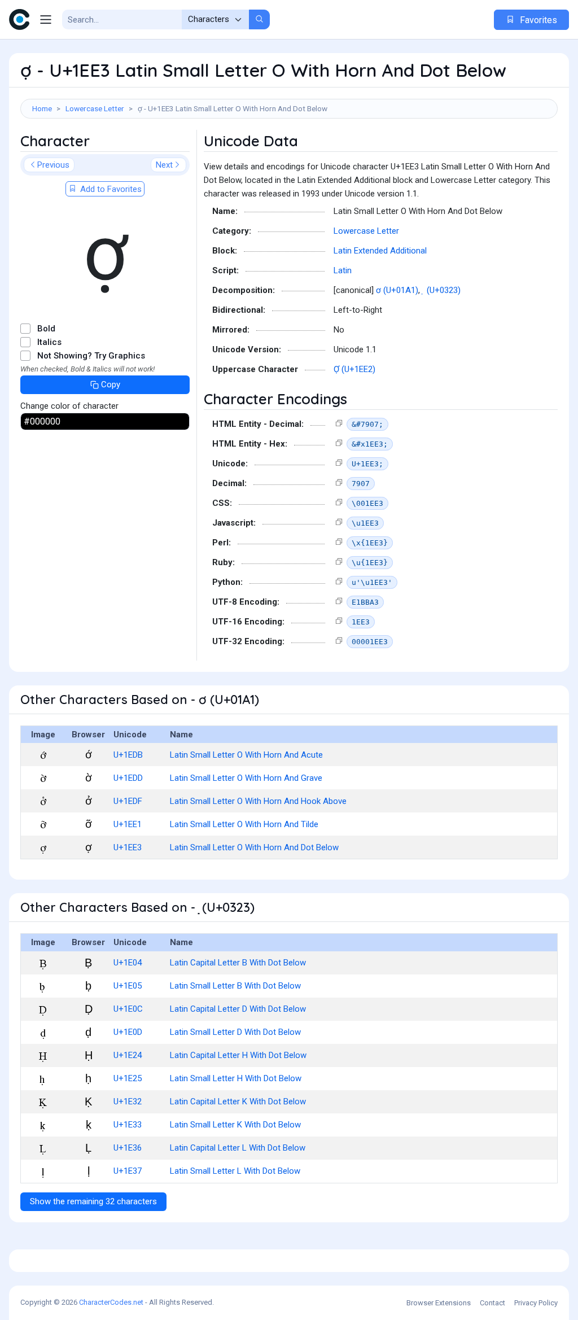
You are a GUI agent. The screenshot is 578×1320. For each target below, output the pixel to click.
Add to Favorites (110, 189)
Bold (46, 329)
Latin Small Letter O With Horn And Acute (246, 755)
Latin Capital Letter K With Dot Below (238, 1101)
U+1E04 (127, 963)
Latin (343, 270)
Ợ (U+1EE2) (354, 369)
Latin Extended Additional (380, 251)
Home (42, 108)
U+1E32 (127, 1101)
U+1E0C (128, 1009)
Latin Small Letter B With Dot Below (235, 986)
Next (164, 165)
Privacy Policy (536, 1303)
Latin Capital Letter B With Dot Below (238, 963)
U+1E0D (127, 1032)
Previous (53, 165)
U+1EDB (128, 755)
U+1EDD (128, 778)
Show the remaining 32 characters (93, 1201)
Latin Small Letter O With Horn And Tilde (244, 824)
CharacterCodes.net (111, 1302)
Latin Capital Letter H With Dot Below (238, 1055)
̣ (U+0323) (442, 290)
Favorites (537, 20)
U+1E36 (127, 1148)
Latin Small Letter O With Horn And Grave (246, 778)
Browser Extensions (438, 1303)
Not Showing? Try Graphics (91, 356)
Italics (49, 342)
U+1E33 (127, 1125)
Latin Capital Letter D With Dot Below (238, 1009)
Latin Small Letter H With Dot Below (235, 1078)
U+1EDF (127, 801)
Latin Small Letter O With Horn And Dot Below (254, 847)
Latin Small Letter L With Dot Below (235, 1171)
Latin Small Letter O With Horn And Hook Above (258, 801)
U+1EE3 (127, 847)
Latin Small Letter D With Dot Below (235, 1032)
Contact (492, 1303)
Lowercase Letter (94, 108)
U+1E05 (127, 986)
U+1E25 (127, 1078)
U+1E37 (127, 1171)
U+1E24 (127, 1055)
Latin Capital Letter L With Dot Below (237, 1148)
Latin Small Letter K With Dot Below (235, 1125)
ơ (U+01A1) (397, 290)
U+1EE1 (127, 824)
